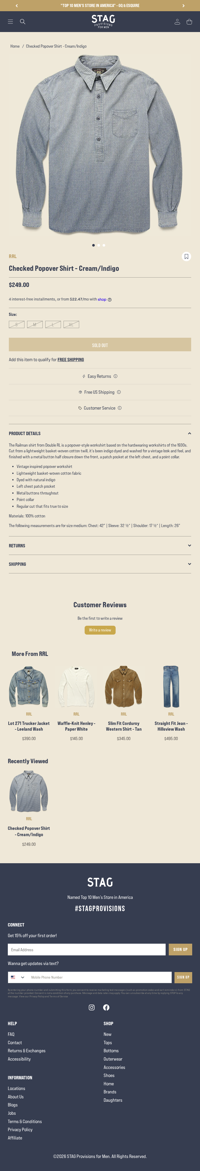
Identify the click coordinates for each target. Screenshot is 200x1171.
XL (71, 324)
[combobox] (17, 977)
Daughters (113, 1100)
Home (15, 46)
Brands (110, 1091)
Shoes (109, 1075)
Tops (108, 1042)
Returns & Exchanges (27, 1050)
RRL (13, 256)
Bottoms (111, 1050)
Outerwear (113, 1059)
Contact (15, 1042)
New (107, 1034)
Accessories (114, 1067)
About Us (16, 1096)
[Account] (177, 21)
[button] (183, 5)
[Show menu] (10, 21)
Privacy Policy (20, 1129)
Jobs (12, 1113)
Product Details (25, 433)
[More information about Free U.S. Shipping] (119, 392)
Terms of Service (58, 996)
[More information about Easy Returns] (115, 376)
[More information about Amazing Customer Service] (119, 408)
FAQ (11, 1034)
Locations (16, 1088)
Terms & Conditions (25, 1121)
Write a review (100, 630)
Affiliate (15, 1138)
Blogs (13, 1104)
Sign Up (180, 949)
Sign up (183, 977)
